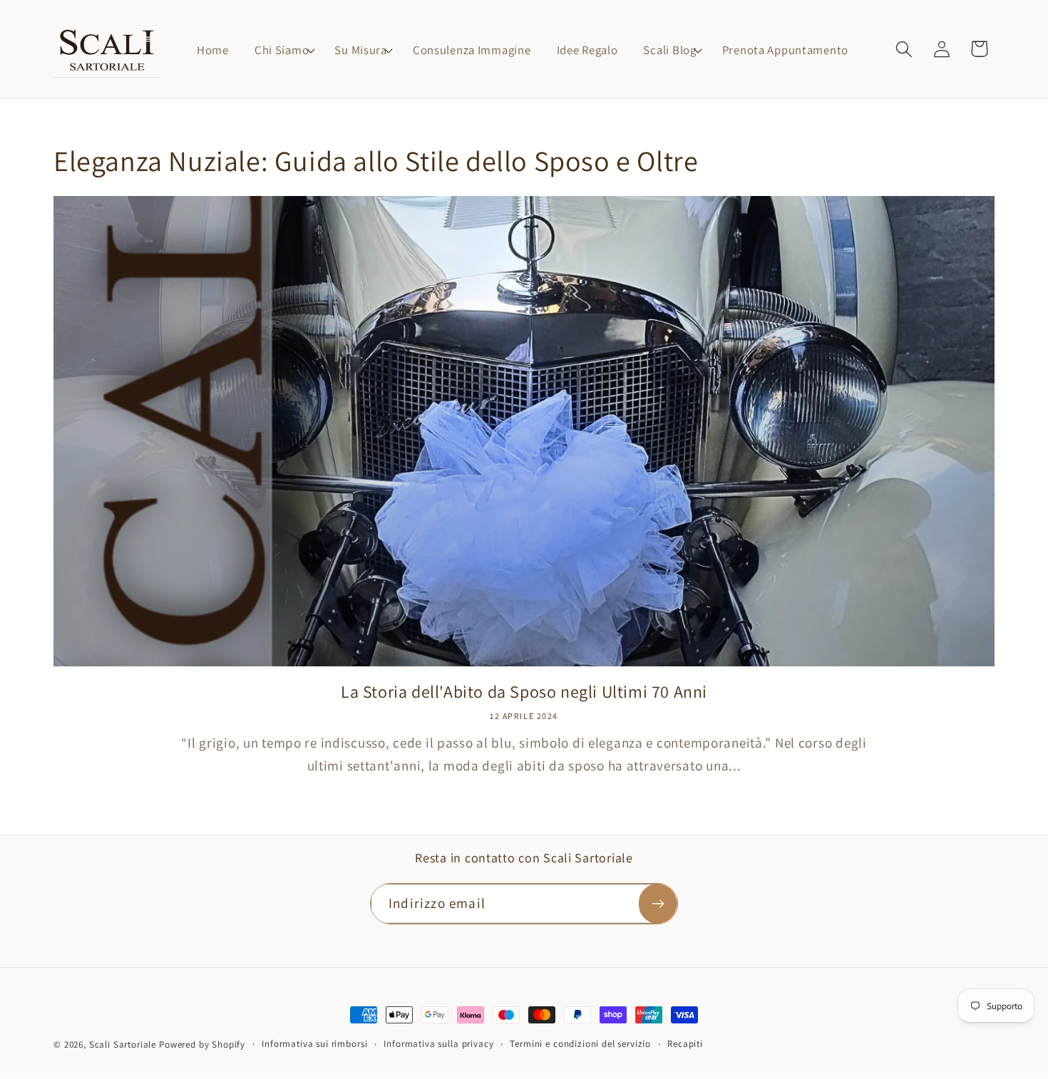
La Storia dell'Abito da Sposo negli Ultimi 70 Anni (524, 692)
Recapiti (685, 1044)
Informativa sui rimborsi (314, 1044)
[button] (282, 50)
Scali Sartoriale (122, 1044)
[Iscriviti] (658, 904)
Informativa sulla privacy (438, 1044)
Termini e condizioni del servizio (580, 1044)
